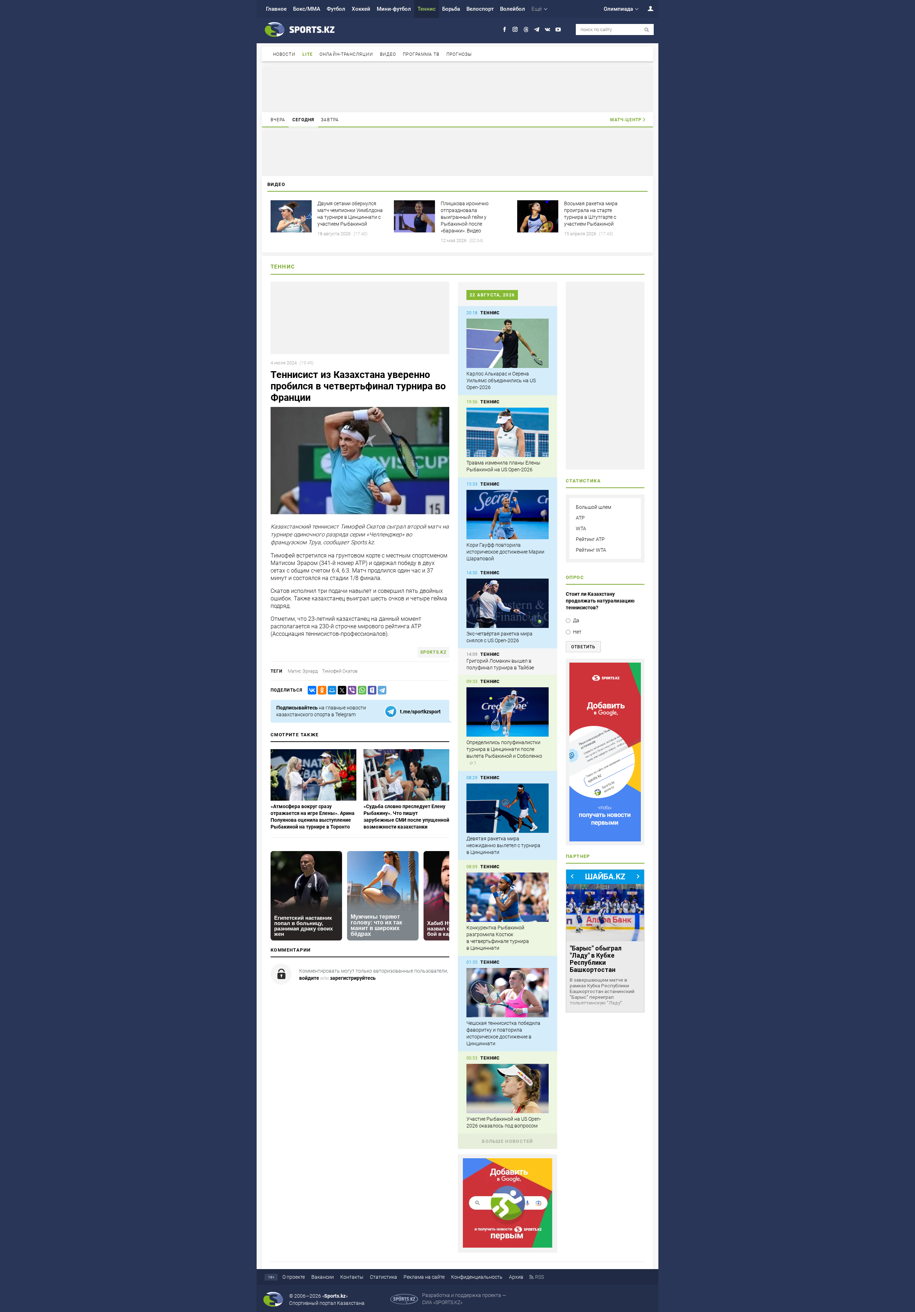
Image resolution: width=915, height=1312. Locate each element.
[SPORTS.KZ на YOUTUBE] (558, 29)
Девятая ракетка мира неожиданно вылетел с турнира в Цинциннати (503, 845)
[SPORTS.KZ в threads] (526, 29)
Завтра (330, 119)
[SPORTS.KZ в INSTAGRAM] (515, 29)
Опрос (575, 577)
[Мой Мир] (330, 690)
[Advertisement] (457, 89)
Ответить (583, 646)
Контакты (351, 1277)
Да (576, 620)
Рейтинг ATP (590, 539)
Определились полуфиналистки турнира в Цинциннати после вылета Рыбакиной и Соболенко (504, 749)
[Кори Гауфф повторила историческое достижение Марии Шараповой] (507, 514)
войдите (309, 978)
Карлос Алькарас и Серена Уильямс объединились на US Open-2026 (501, 380)
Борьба (451, 9)
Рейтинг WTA (591, 550)
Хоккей (361, 9)
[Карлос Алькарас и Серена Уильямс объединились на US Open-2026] (507, 343)
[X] (340, 690)
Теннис (426, 9)
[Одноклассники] (320, 690)
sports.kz (433, 652)
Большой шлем (593, 507)
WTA (581, 528)
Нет (577, 632)
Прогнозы (459, 54)
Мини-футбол (394, 9)
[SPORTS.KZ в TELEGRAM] (536, 29)
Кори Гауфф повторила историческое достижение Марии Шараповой (505, 551)
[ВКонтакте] (310, 690)
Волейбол (512, 9)
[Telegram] (381, 690)
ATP (580, 518)
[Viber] (350, 690)
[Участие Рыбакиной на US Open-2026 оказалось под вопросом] (507, 1088)
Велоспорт (480, 9)
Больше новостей (507, 1141)
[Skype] (371, 690)
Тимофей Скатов (339, 671)
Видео (388, 54)
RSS (539, 1277)
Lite (307, 54)
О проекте (293, 1277)
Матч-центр (626, 119)
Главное (276, 9)
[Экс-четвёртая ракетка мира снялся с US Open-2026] (507, 603)
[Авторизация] (646, 8)
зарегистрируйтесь (353, 978)
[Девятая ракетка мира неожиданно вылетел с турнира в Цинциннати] (507, 808)
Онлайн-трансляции (346, 54)
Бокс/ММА (306, 9)
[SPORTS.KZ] (605, 752)
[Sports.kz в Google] (507, 1246)
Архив (516, 1277)
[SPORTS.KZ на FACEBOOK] (504, 29)
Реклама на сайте (424, 1277)
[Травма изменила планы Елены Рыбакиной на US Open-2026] (507, 432)
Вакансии (322, 1277)
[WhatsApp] (360, 690)
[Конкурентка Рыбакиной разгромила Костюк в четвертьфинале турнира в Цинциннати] (507, 897)
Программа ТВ (421, 54)
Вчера (278, 119)
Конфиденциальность (477, 1277)
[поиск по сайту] (646, 29)
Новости (284, 54)
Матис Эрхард (303, 671)
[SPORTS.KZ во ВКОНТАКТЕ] (547, 29)
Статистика (383, 1277)
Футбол (336, 9)
